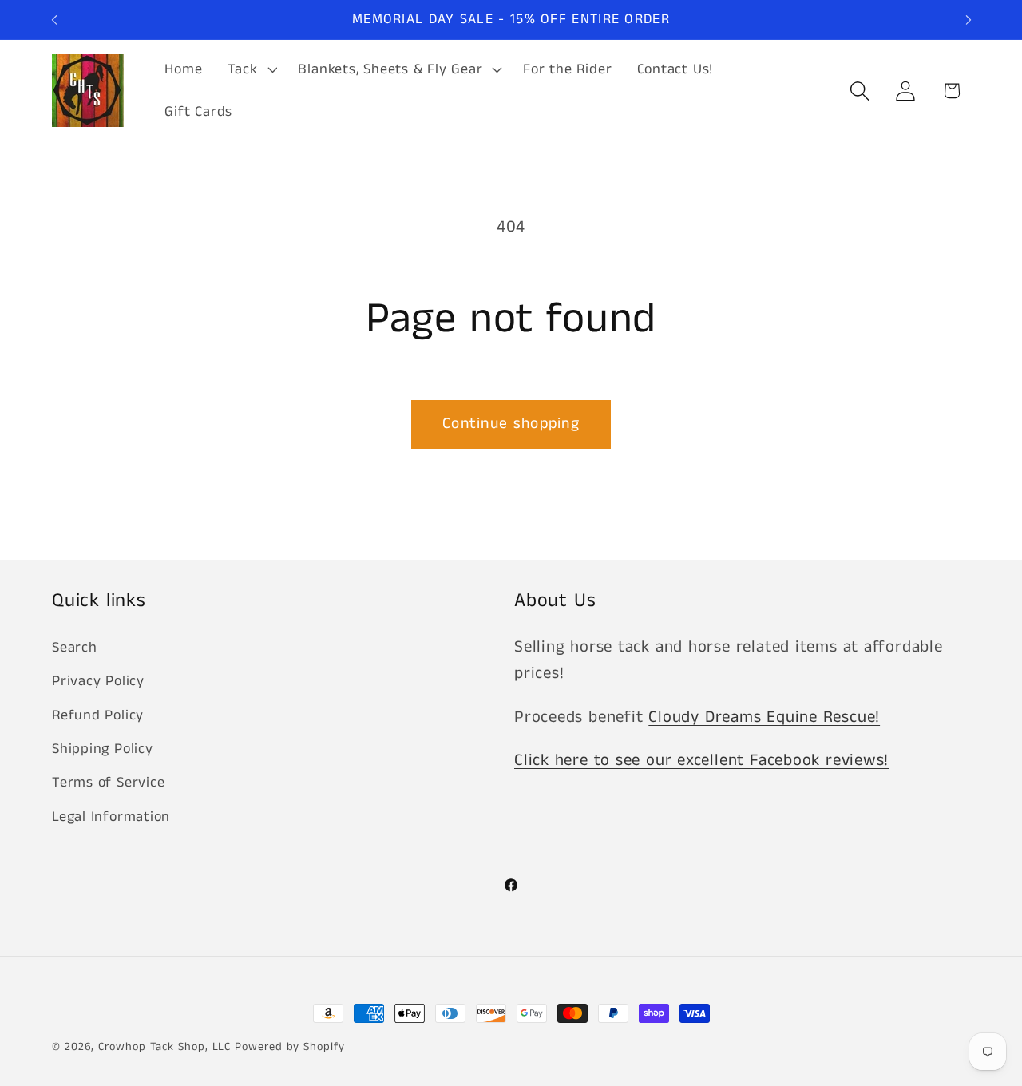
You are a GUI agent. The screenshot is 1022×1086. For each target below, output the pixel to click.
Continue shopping (511, 423)
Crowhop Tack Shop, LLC (164, 1047)
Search (74, 647)
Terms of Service (108, 782)
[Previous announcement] (54, 19)
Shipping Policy (102, 749)
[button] (250, 69)
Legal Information (111, 817)
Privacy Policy (98, 681)
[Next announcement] (968, 19)
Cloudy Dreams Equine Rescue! (764, 717)
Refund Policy (98, 715)
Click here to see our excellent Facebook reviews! (701, 760)
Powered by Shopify (289, 1047)
